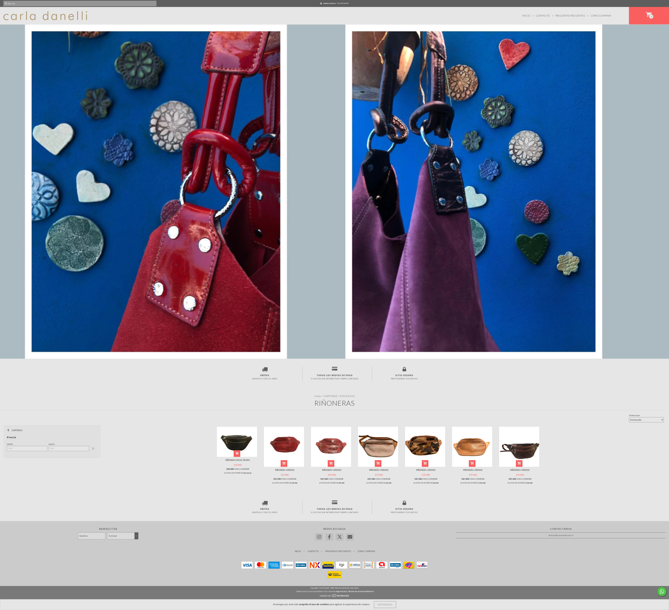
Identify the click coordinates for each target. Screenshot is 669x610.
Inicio (526, 15)
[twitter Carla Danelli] (340, 537)
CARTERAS (330, 396)
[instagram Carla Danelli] (319, 537)
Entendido (385, 604)
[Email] (350, 537)
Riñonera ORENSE (284, 469)
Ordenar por (634, 415)
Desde (10, 444)
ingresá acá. (341, 591)
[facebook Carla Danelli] (329, 537)
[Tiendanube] (334, 596)
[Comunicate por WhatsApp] (661, 591)
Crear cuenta (329, 3)
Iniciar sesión (343, 3)
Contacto (542, 15)
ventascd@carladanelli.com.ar (560, 535)
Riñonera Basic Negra (237, 460)
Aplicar (93, 448)
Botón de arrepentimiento (361, 591)
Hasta (52, 444)
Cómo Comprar (600, 15)
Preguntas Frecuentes (570, 15)
